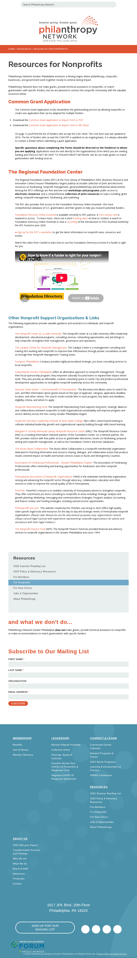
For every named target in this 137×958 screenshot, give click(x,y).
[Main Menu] (4, 4)
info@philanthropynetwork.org (107, 929)
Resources (24, 49)
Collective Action (60, 749)
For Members (21, 577)
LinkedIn (96, 929)
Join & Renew (20, 749)
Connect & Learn (103, 738)
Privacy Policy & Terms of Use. (112, 954)
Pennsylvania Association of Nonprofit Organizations (43, 476)
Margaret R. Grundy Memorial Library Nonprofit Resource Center (50, 431)
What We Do (20, 863)
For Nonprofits (21, 582)
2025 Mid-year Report (25, 845)
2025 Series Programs (102, 761)
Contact (17, 883)
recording (72, 221)
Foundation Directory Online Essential (35, 214)
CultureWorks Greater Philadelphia (33, 372)
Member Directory (23, 754)
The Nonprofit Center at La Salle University (38, 333)
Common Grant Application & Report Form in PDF (56, 120)
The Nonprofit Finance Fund (30, 529)
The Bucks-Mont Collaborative (31, 448)
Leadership (60, 738)
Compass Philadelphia (27, 361)
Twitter (85, 929)
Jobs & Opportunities (25, 593)
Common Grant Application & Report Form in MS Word (59, 125)
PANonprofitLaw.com (26, 508)
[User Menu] (132, 4)
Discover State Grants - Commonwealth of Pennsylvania (45, 389)
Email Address (18, 692)
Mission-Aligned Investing (66, 744)
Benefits (17, 744)
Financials (18, 878)
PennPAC (20, 490)
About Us (20, 838)
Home (11, 49)
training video (80, 218)
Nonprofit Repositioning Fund (31, 406)
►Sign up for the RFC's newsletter (34, 232)
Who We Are (20, 858)
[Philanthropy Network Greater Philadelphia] (68, 24)
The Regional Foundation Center (45, 172)
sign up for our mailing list (45, 927)
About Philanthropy (24, 598)
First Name (16, 659)
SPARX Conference (101, 775)
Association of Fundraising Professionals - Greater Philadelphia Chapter (53, 462)
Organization (17, 681)
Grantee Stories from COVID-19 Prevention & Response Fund (64, 767)
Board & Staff (20, 868)
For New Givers (22, 587)
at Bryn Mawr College (49, 420)
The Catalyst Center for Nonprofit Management (41, 347)
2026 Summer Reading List (29, 566)
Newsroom (19, 873)
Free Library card (108, 214)
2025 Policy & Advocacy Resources (34, 571)
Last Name (16, 670)
